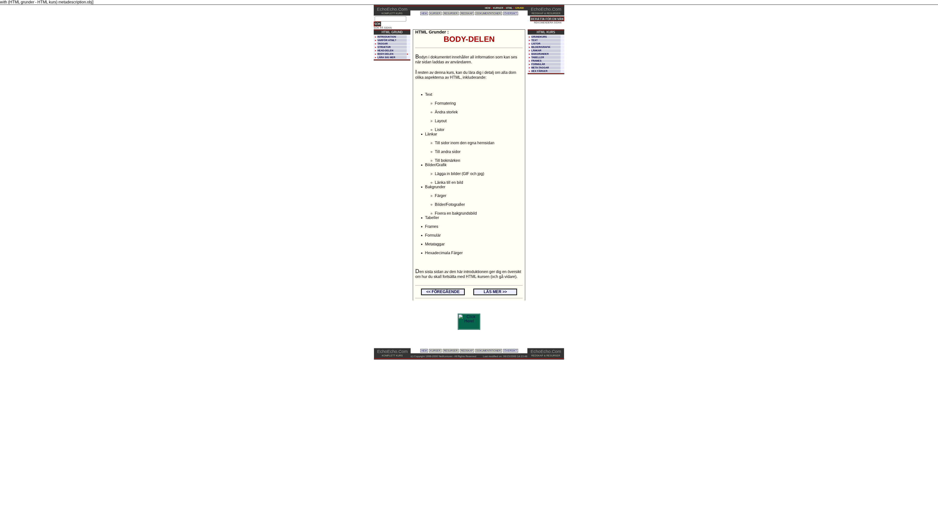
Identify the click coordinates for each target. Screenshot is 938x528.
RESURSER (451, 13)
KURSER (435, 13)
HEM (424, 13)
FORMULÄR (538, 64)
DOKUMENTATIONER (488, 13)
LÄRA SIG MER (386, 57)
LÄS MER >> (495, 292)
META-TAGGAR (540, 67)
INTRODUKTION (386, 36)
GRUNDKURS (539, 36)
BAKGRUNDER (540, 54)
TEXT (534, 40)
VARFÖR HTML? (386, 40)
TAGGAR (382, 43)
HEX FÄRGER (539, 71)
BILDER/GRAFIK (540, 47)
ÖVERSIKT (510, 13)
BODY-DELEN (385, 54)
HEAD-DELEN (385, 50)
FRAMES (536, 60)
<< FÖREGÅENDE (443, 292)
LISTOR (535, 43)
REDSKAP (467, 13)
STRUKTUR (384, 47)
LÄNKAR (536, 50)
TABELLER (537, 57)
